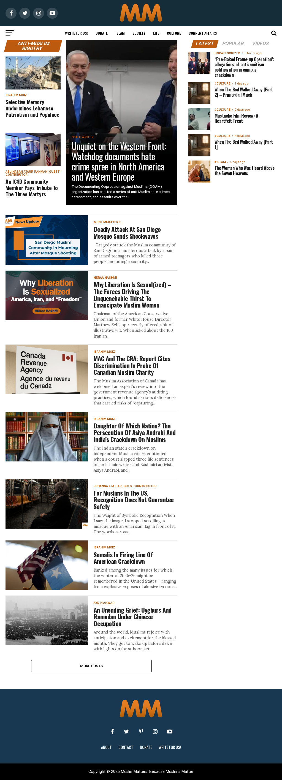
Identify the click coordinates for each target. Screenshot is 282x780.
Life (156, 33)
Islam (120, 33)
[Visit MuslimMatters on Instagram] (155, 731)
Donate (102, 33)
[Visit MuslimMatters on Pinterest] (141, 731)
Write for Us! (76, 33)
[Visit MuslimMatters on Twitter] (126, 731)
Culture (174, 33)
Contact (125, 747)
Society (138, 33)
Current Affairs (203, 33)
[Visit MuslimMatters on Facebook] (112, 731)
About (106, 747)
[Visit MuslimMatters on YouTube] (169, 731)
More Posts (91, 666)
